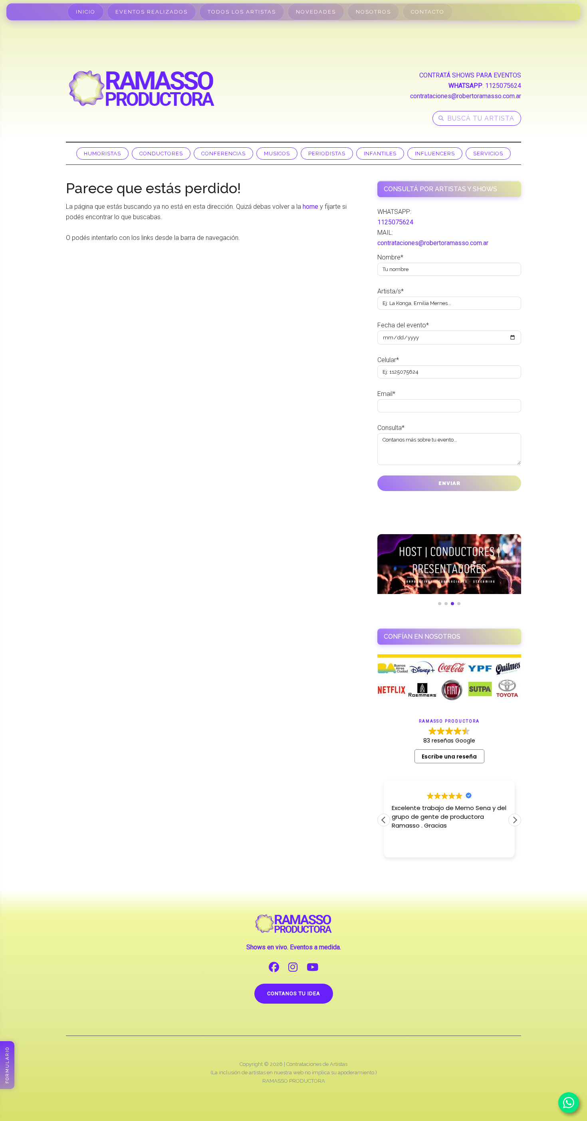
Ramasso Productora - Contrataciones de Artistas (142, 88)
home (310, 206)
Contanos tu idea (293, 993)
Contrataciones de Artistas (316, 1064)
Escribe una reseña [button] (449, 757)
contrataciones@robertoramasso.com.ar (465, 96)
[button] (515, 820)
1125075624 (503, 85)
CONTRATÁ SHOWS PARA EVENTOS (470, 75)
